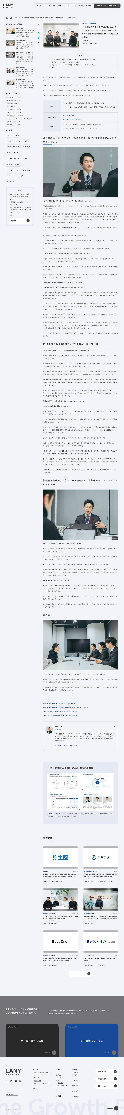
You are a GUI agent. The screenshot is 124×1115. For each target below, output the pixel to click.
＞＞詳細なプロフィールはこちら (66, 745)
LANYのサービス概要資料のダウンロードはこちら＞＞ (61, 715)
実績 (11, 18)
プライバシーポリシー (11, 1092)
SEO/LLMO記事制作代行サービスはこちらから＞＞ (60, 703)
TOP (7, 18)
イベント (59, 1090)
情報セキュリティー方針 (12, 1095)
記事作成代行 (70, 115)
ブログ (58, 1070)
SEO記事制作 (85, 40)
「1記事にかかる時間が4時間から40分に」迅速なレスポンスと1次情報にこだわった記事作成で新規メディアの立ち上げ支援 (45, 18)
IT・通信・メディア (92, 43)
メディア (59, 1075)
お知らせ (75, 1086)
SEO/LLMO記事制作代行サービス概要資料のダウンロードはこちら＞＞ (66, 707)
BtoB (84, 43)
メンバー (75, 1080)
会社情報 (59, 1096)
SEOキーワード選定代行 (74, 119)
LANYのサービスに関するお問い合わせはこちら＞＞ (60, 711)
